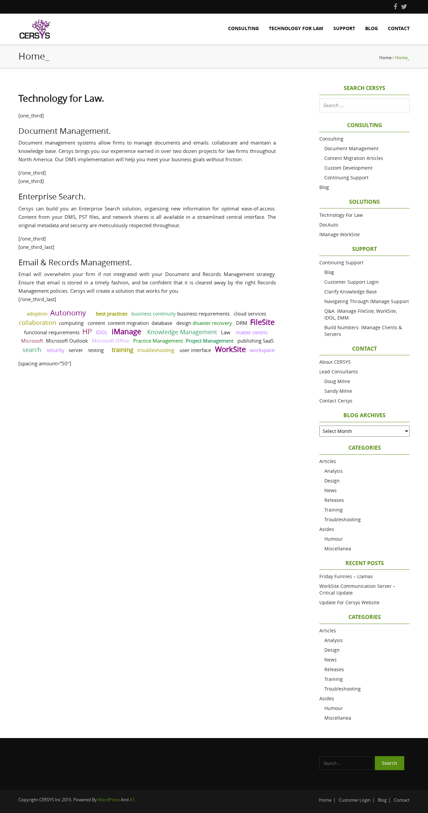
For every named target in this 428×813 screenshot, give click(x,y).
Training (333, 510)
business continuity (153, 313)
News (330, 490)
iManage (126, 331)
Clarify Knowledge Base (350, 291)
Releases (334, 500)
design (183, 323)
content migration (128, 323)
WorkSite (230, 349)
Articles (327, 461)
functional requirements (52, 332)
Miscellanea (337, 548)
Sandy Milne (338, 391)
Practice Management (158, 340)
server (76, 350)
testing (96, 350)
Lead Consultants (338, 371)
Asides (326, 529)
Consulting (243, 28)
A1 (132, 800)
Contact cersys (335, 400)
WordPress (109, 800)
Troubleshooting (342, 519)
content (96, 323)
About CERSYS (335, 362)
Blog (371, 28)
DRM (241, 323)
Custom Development (348, 168)
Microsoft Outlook (67, 340)
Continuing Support (346, 177)
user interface (195, 350)
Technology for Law (296, 28)
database (161, 323)
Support (344, 28)
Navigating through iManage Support (366, 301)
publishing (249, 340)
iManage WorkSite (339, 234)
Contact (399, 28)
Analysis (333, 471)
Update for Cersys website (349, 602)
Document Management (351, 148)
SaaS (268, 340)
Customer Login (354, 800)
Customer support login (351, 282)
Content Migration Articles (353, 158)
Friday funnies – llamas (346, 576)
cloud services (250, 313)
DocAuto (328, 224)
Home (385, 58)
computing (71, 323)
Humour (333, 539)
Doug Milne (337, 381)
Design (332, 480)
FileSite (262, 322)
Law (225, 332)
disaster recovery (212, 323)
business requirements (203, 313)
